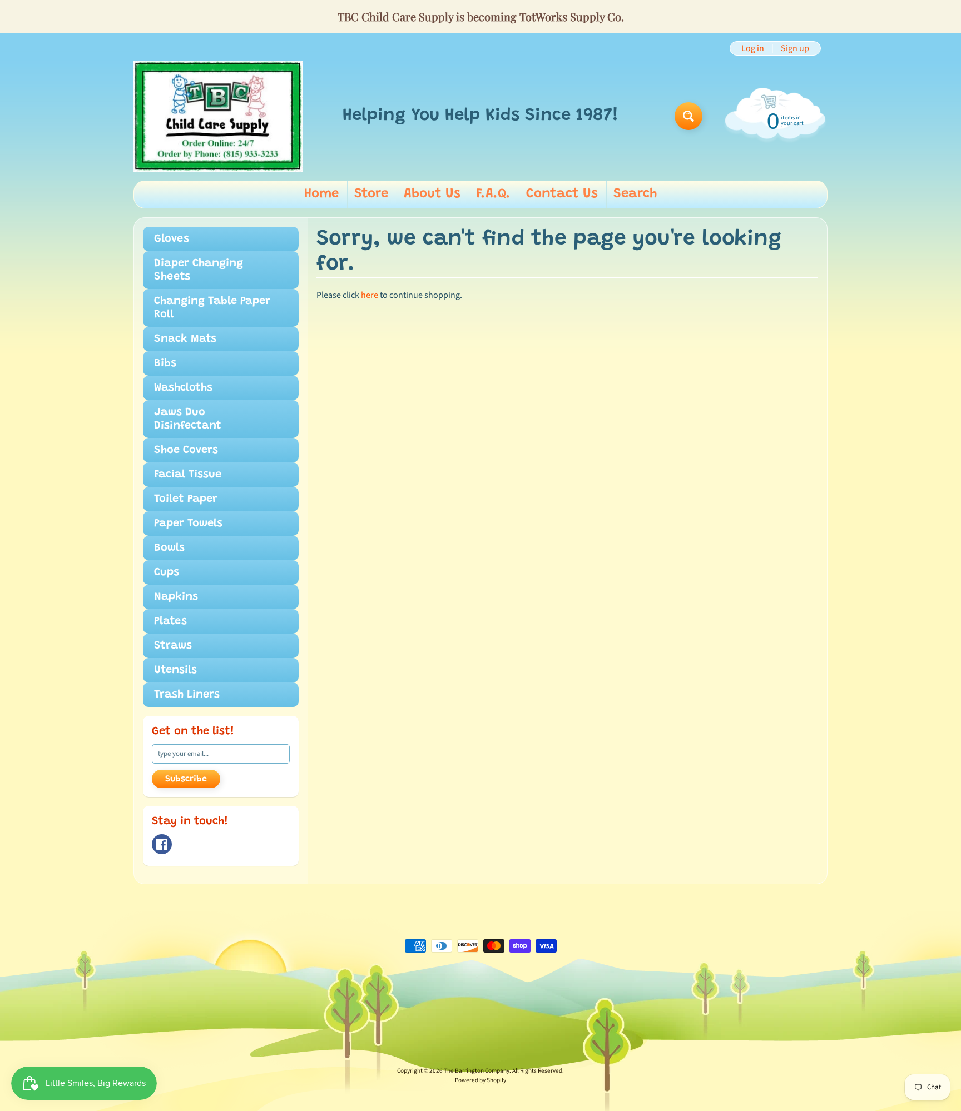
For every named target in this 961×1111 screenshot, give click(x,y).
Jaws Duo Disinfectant (187, 419)
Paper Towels (188, 523)
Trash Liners (187, 694)
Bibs (165, 363)
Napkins (176, 596)
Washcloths (183, 387)
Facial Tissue (187, 474)
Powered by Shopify (480, 1080)
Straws (173, 645)
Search (635, 194)
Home (321, 194)
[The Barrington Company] (218, 116)
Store (371, 194)
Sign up (795, 48)
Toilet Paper (185, 499)
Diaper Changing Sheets (198, 270)
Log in (752, 48)
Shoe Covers (186, 450)
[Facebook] (162, 844)
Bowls (169, 548)
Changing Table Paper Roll (212, 308)
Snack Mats (185, 339)
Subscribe (186, 779)
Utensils (175, 670)
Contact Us (562, 194)
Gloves (171, 239)
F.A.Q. (493, 194)
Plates (170, 621)
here (369, 295)
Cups (166, 572)
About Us (432, 194)
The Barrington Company (476, 1071)
